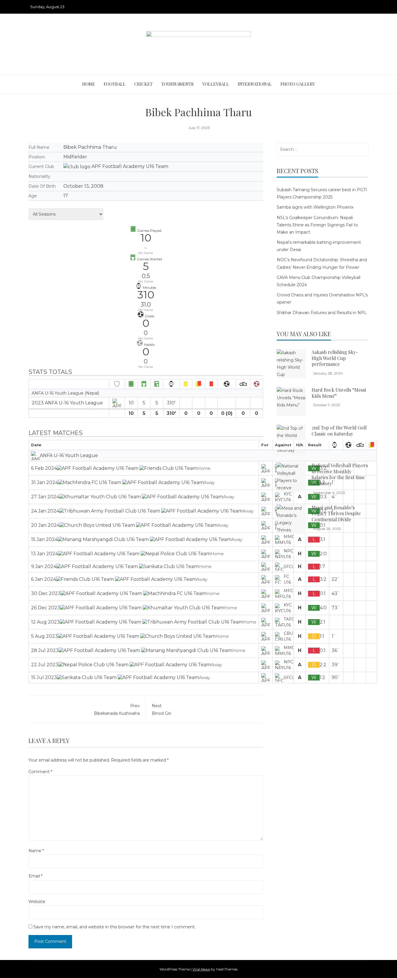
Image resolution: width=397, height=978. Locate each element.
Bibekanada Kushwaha (117, 709)
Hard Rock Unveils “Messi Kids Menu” (339, 393)
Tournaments (177, 84)
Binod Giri (161, 709)
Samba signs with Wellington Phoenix (315, 207)
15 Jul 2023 (44, 677)
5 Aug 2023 (44, 636)
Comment (40, 771)
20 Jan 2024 (45, 525)
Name (36, 850)
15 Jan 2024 (44, 539)
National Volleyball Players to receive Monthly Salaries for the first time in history (340, 474)
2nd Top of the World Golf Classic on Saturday (339, 430)
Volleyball (215, 84)
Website (36, 901)
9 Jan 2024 (43, 566)
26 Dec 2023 (45, 607)
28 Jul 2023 (45, 650)
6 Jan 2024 (43, 579)
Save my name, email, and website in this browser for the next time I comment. (114, 926)
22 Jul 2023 (44, 664)
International (255, 84)
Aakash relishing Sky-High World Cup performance (335, 358)
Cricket (143, 84)
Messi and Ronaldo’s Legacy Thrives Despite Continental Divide (336, 513)
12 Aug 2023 (45, 622)
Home (88, 84)
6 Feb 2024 (44, 468)
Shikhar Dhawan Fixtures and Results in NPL (322, 312)
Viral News (201, 969)
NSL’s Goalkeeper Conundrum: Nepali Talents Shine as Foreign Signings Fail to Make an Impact (317, 225)
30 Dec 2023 (46, 593)
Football (115, 84)
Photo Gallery (297, 84)
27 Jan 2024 (45, 496)
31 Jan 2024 (44, 482)
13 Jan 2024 (44, 553)
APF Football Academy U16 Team (130, 166)
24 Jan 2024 (45, 511)
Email (35, 876)
